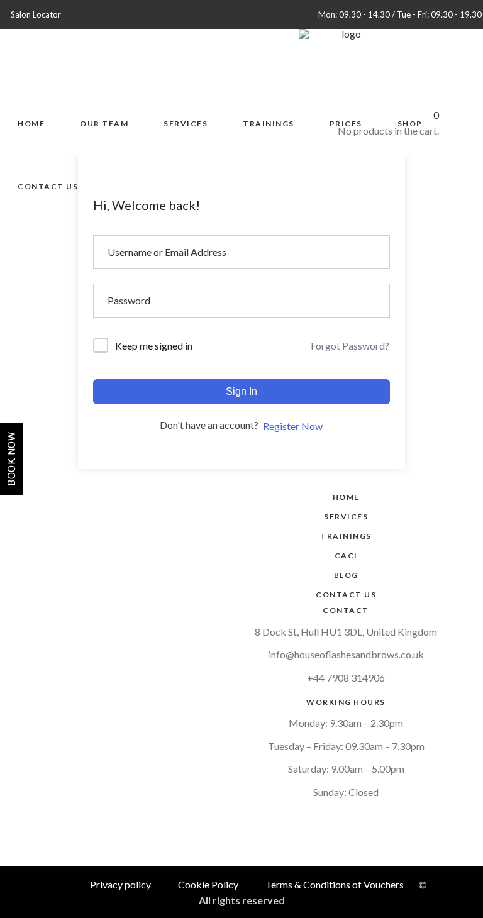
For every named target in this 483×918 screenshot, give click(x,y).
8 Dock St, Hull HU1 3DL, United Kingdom (346, 632)
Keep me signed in (153, 345)
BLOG (346, 575)
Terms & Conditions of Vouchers (334, 884)
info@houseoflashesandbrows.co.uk (346, 654)
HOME (346, 497)
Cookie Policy (208, 884)
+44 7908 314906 (346, 677)
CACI (346, 555)
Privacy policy (120, 884)
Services (346, 516)
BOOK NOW (12, 459)
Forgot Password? (350, 345)
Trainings (346, 536)
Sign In (241, 391)
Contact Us (346, 594)
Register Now (293, 426)
